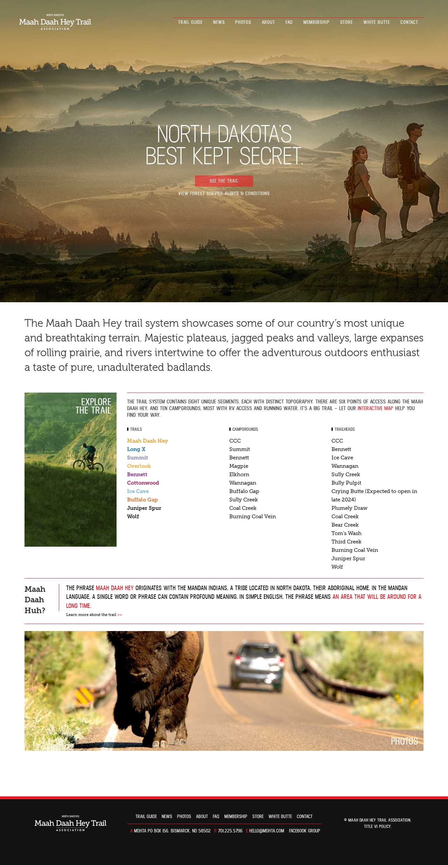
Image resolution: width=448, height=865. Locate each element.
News (219, 22)
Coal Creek (243, 508)
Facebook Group (304, 831)
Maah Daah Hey (147, 441)
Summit (137, 458)
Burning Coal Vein (252, 516)
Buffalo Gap (142, 500)
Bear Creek (345, 525)
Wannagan (242, 483)
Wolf (133, 516)
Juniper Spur (144, 508)
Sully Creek (243, 500)
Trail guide (190, 22)
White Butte (376, 22)
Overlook (139, 466)
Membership (316, 22)
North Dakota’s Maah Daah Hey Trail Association (55, 22)
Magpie (238, 466)
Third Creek (346, 542)
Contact (409, 22)
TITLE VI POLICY (377, 826)
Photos (243, 22)
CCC (235, 441)
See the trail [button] (224, 181)
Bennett (137, 474)
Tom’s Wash (346, 533)
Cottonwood (143, 483)
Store (346, 22)
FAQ (289, 22)
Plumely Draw (349, 508)
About (268, 22)
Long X (136, 449)
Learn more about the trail (94, 615)
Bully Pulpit (346, 483)
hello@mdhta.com (266, 831)
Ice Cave (138, 491)
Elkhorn (239, 474)
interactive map (375, 408)
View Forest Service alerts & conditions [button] (224, 193)
